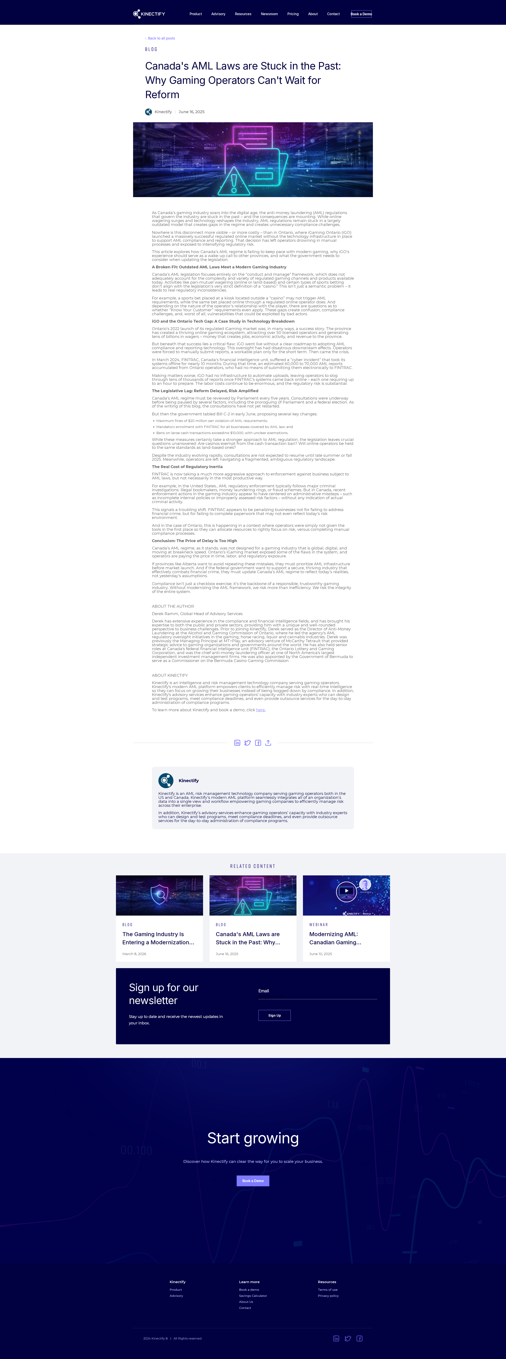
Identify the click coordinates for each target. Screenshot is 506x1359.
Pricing (293, 14)
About (313, 14)
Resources (243, 14)
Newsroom (269, 14)
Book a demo (249, 1290)
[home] (156, 14)
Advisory (218, 14)
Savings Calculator (253, 1296)
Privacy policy (328, 1296)
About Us (246, 1302)
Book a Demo (361, 14)
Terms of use (328, 1290)
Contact (333, 14)
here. (261, 710)
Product (196, 14)
